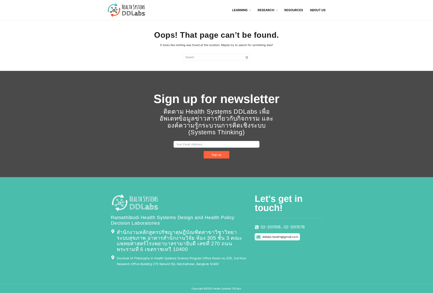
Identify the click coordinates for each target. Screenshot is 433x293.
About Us (318, 10)
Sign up (216, 154)
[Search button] (247, 57)
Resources (293, 10)
